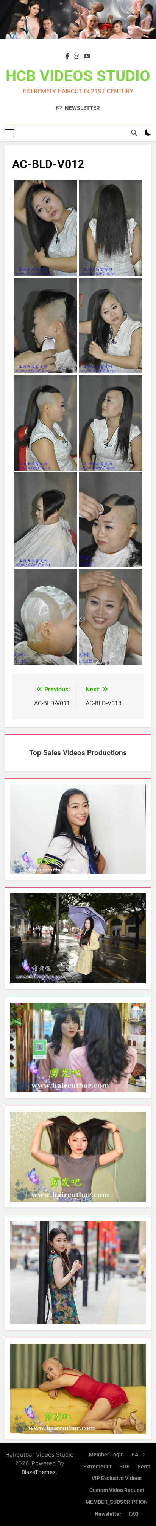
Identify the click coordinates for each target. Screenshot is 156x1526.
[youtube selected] (87, 56)
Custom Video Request (116, 1490)
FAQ (134, 1514)
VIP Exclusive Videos (117, 1478)
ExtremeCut (97, 1466)
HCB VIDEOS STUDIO (78, 76)
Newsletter (108, 1514)
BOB (124, 1466)
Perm (143, 1466)
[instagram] (76, 56)
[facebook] (67, 56)
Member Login (106, 1454)
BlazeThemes (39, 1472)
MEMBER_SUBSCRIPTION (117, 1502)
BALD (138, 1454)
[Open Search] (134, 133)
